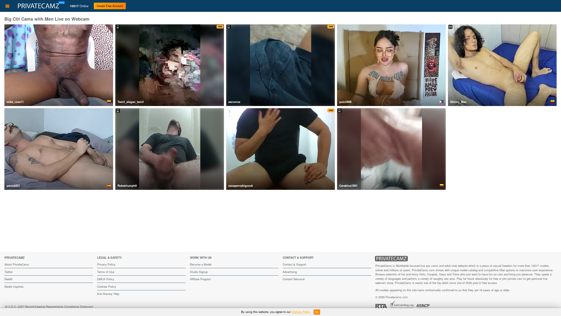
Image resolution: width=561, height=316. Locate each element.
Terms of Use (105, 272)
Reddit (8, 279)
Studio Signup (199, 272)
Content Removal (294, 279)
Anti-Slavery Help (108, 294)
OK (317, 312)
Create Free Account (110, 6)
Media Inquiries (14, 286)
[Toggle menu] (7, 6)
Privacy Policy (106, 264)
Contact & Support (294, 264)
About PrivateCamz (16, 264)
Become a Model (200, 264)
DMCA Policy (105, 279)
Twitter (8, 272)
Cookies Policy (106, 286)
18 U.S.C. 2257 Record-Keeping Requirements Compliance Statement (48, 306)
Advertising (290, 272)
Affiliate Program (200, 279)
